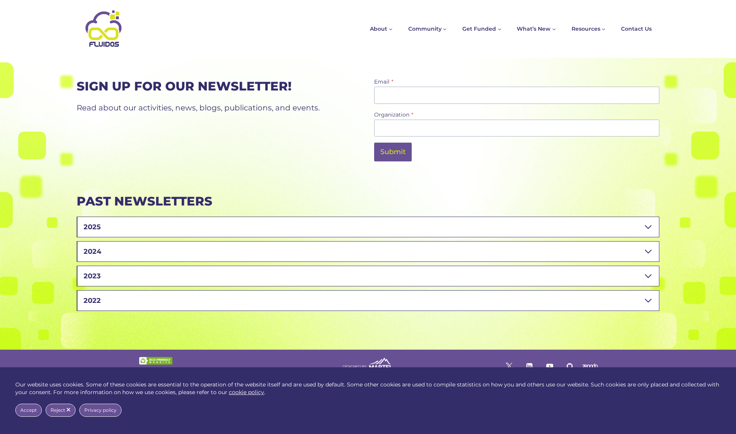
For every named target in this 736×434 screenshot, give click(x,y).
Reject (58, 410)
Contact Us (636, 28)
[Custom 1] (590, 366)
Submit (393, 152)
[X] (509, 366)
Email (383, 81)
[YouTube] (549, 366)
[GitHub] (570, 366)
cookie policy (246, 392)
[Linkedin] (529, 366)
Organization (393, 114)
